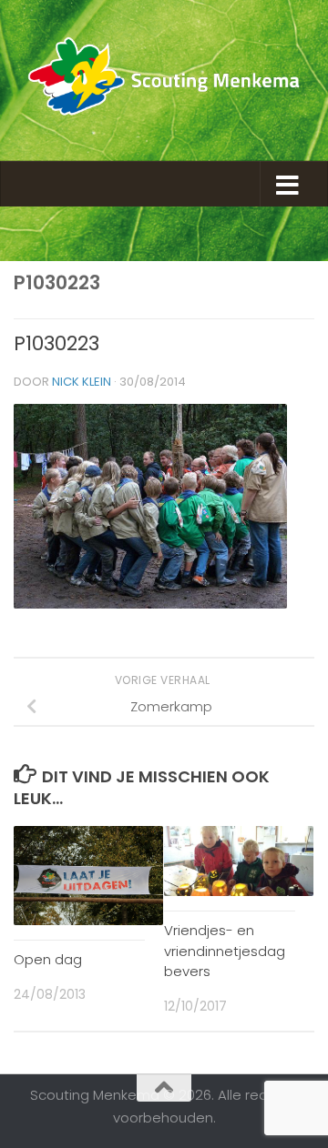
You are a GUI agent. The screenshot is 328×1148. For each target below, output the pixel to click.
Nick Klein (81, 381)
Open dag (48, 959)
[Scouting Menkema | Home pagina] (164, 80)
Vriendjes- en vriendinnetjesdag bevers (224, 951)
